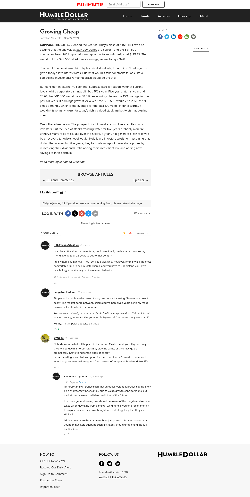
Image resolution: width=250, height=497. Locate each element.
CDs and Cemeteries (60, 180)
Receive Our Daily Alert (55, 467)
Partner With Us (119, 477)
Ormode (59, 337)
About (204, 16)
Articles (164, 16)
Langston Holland (65, 292)
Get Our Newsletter (52, 461)
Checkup (184, 16)
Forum (127, 16)
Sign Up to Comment (53, 474)
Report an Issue (50, 487)
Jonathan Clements (72, 162)
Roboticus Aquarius (66, 244)
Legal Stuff (104, 477)
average (134, 96)
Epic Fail (139, 180)
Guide (145, 16)
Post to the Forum (51, 480)
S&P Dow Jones (86, 50)
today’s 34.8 (117, 59)
